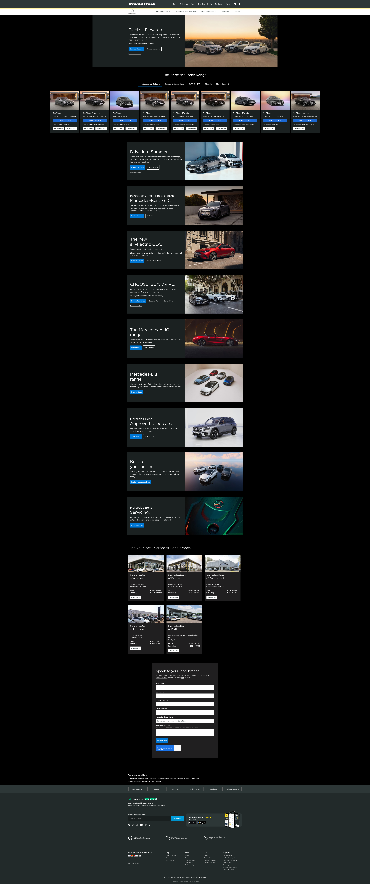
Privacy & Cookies (210, 860)
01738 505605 (194, 646)
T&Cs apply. (158, 781)
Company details (228, 865)
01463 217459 (155, 644)
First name (160, 683)
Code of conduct (228, 869)
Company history (190, 860)
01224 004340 (156, 590)
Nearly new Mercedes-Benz (186, 12)
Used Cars (213, 789)
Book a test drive (153, 49)
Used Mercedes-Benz (209, 12)
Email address (161, 709)
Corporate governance (230, 860)
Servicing (218, 4)
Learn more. (161, 805)
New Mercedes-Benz (163, 12)
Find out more (137, 216)
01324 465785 (232, 593)
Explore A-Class (137, 167)
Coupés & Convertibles (174, 84)
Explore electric (136, 49)
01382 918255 (193, 593)
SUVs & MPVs (195, 84)
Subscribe (177, 818)
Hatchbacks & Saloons (150, 84)
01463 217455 (155, 641)
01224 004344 (156, 593)
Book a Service (195, 789)
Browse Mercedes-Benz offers (161, 301)
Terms (206, 855)
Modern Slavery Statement (232, 858)
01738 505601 (193, 644)
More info (72, 128)
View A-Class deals (64, 120)
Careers (156, 789)
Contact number (162, 700)
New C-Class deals (185, 120)
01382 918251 (193, 590)
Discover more (137, 261)
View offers (149, 348)
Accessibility (170, 860)
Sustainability (189, 865)
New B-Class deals (125, 120)
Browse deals (136, 392)
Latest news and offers (137, 815)
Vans (192, 4)
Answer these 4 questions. (198, 877)
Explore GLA (153, 167)
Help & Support (137, 789)
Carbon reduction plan (230, 867)
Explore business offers (140, 482)
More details (135, 597)
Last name (160, 692)
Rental (209, 4)
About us (188, 855)
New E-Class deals (215, 120)
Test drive (59, 128)
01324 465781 (232, 590)
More (228, 4)
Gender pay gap (228, 855)
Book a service (137, 525)
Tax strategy (227, 862)
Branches (201, 4)
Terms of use (208, 858)
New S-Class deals (275, 120)
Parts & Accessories (232, 789)
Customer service (172, 858)
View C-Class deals (155, 120)
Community (189, 862)
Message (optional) (163, 725)
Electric (208, 84)
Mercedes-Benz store (164, 717)
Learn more (135, 348)
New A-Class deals (95, 120)
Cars (174, 4)
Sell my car (184, 4)
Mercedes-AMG (222, 84)
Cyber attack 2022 (210, 862)
